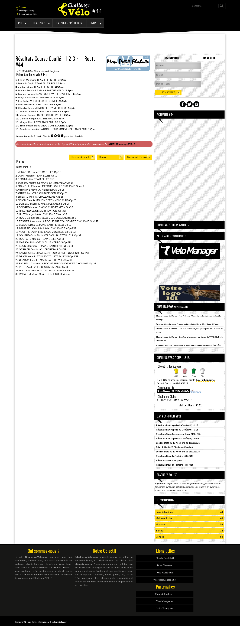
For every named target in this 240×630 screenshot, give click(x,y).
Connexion (208, 58)
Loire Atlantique (164, 512)
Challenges (39, 23)
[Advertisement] (120, 44)
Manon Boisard (28, 115)
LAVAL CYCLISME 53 (49, 111)
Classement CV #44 (137, 157)
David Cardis (43, 136)
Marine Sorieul (26, 90)
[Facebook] (223, 620)
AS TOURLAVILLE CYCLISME (55, 94)
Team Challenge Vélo (27, 14)
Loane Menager (27, 80)
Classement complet (80, 157)
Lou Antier (24, 101)
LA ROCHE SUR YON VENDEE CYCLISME (63, 129)
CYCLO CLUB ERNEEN (50, 115)
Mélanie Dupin (26, 83)
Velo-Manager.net (165, 601)
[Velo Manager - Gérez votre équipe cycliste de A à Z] (164, 392)
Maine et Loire (164, 518)
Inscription (171, 58)
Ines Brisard (25, 104)
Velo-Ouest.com (165, 572)
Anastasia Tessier (29, 129)
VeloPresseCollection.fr (164, 580)
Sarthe (159, 530)
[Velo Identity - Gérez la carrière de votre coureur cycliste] (180, 392)
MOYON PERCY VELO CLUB (51, 108)
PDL (20, 23)
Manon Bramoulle (28, 94)
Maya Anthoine (26, 97)
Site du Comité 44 (165, 558)
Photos (102, 157)
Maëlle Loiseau (28, 111)
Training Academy (26, 11)
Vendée (160, 536)
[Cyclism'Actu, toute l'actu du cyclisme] (195, 392)
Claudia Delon (26, 108)
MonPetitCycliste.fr (165, 594)
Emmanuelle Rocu (30, 125)
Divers (93, 23)
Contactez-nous (60, 567)
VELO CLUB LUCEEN (53, 125)
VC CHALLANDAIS (42, 104)
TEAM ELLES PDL (47, 80)
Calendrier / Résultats (69, 23)
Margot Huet (27, 122)
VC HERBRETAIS (45, 97)
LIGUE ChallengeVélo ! (121, 144)
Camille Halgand (29, 118)
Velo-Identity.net (165, 608)
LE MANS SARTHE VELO (49, 90)
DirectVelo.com (165, 565)
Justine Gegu (25, 87)
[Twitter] (224, 620)
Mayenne (161, 524)
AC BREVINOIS (47, 118)
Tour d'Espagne (205, 379)
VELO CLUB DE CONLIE (44, 101)
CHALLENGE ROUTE (128, 68)
